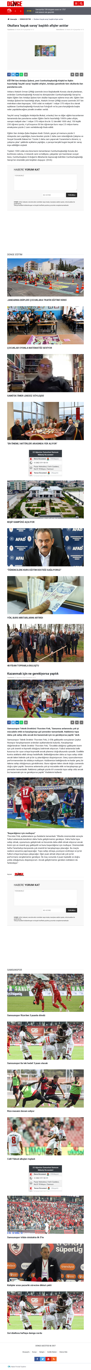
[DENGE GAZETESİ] (14, 3)
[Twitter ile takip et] (43, 1359)
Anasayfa (13, 19)
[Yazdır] (26, 74)
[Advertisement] (45, 231)
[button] (72, 74)
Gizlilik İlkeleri (52, 1352)
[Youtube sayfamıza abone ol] (48, 1359)
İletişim (42, 1352)
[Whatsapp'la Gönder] (21, 74)
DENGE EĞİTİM (25, 19)
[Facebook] (9, 74)
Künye (34, 1352)
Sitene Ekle (63, 1352)
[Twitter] (13, 74)
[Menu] (76, 3)
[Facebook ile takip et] (37, 1359)
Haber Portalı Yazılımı (18, 1367)
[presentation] (15, 11)
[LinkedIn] (17, 74)
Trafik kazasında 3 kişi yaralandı (48, 11)
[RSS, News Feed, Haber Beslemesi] (54, 1359)
